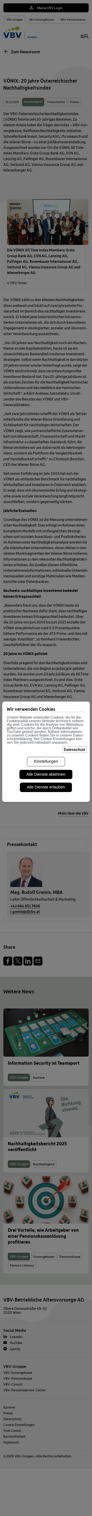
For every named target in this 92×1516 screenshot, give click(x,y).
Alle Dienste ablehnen (45, 774)
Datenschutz (74, 750)
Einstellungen (46, 761)
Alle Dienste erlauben (46, 787)
